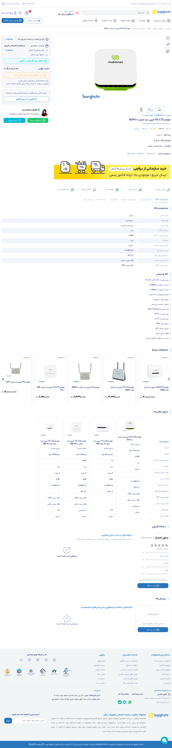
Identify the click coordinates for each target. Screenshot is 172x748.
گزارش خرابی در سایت (129, 670)
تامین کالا (101, 674)
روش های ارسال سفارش (128, 674)
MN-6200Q (131, 154)
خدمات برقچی (88, 20)
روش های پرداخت (130, 678)
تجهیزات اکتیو (158, 28)
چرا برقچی (101, 661)
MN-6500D (151, 154)
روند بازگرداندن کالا (130, 683)
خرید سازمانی (107, 20)
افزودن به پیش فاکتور (25, 99)
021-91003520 (123, 694)
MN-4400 (141, 154)
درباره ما (101, 678)
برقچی (168, 28)
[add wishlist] (167, 38)
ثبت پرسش (151, 629)
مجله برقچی (125, 20)
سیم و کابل (166, 674)
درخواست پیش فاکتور (129, 661)
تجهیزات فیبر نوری (163, 670)
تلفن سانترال (165, 678)
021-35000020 (30, 4)
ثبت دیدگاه (151, 585)
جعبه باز (142, 20)
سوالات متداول (132, 665)
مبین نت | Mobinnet (162, 115)
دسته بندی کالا (160, 21)
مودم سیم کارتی (138, 28)
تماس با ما (100, 683)
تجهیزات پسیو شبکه (162, 661)
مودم (149, 28)
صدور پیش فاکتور (11, 20)
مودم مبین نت (148, 115)
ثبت (8, 720)
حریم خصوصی (99, 665)
